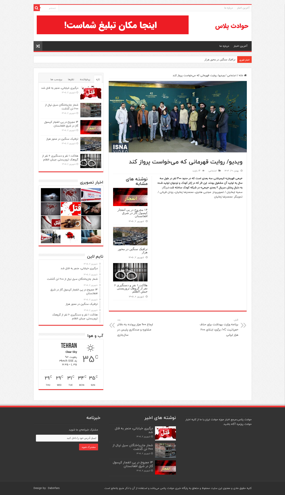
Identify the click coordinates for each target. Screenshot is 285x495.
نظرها (71, 79)
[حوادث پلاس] (231, 26)
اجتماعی (231, 75)
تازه (98, 79)
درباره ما (228, 8)
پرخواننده (85, 79)
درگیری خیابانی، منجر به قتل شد (59, 88)
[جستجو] (37, 8)
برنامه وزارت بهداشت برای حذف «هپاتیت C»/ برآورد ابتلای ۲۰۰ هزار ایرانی (219, 327)
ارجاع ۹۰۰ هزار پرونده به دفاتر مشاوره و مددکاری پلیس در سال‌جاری (135, 327)
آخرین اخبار (243, 8)
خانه (241, 75)
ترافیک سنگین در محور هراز (220, 59)
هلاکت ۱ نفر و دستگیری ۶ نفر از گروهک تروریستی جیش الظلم (131, 288)
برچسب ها (56, 79)
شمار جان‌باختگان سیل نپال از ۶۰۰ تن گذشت (61, 107)
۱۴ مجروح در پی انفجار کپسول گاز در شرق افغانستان (132, 213)
